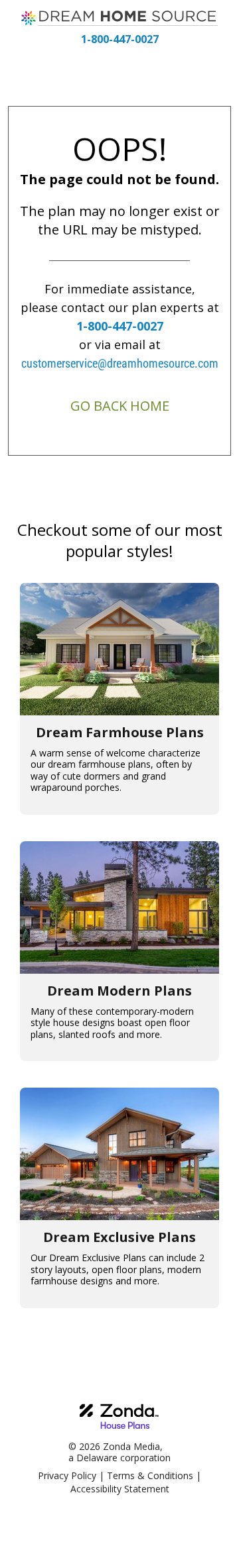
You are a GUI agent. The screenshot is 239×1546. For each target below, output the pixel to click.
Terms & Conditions (150, 1475)
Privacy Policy (67, 1475)
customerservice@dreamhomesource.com (119, 363)
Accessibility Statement (119, 1488)
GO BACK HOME (119, 406)
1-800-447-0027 (120, 39)
